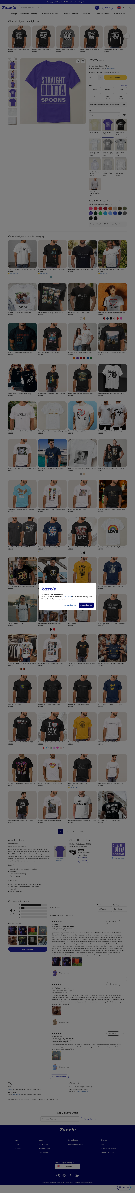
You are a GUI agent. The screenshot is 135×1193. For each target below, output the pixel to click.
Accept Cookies (86, 605)
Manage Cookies (70, 605)
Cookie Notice (67, 597)
